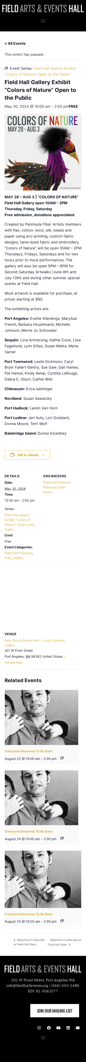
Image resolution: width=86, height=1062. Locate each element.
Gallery (18, 558)
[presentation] (41, 717)
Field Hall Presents (18, 553)
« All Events (15, 43)
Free (8, 558)
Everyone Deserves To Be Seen (29, 751)
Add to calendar (28, 454)
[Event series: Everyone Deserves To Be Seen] (62, 758)
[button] (43, 21)
